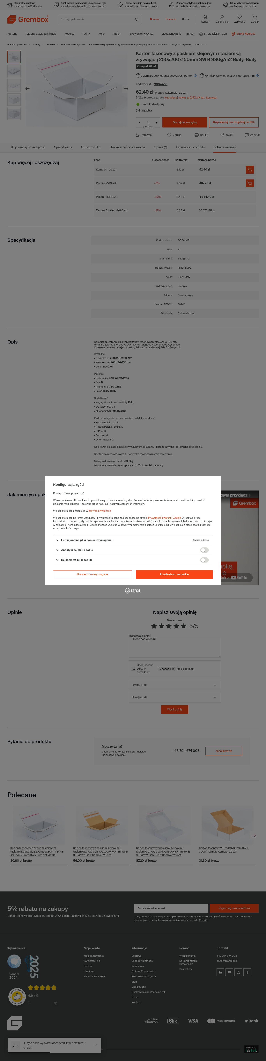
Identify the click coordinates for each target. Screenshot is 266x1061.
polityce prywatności (100, 510)
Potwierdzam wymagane (92, 574)
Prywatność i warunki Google (164, 517)
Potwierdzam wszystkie (174, 574)
